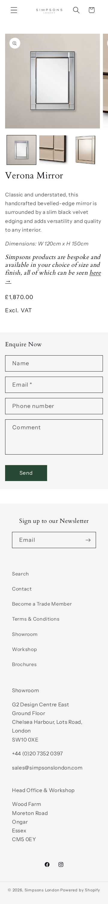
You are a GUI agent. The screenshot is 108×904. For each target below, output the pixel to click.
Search (20, 574)
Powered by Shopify (80, 890)
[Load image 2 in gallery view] (53, 150)
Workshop (24, 649)
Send (26, 473)
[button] (14, 10)
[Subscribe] (88, 540)
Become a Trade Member (42, 604)
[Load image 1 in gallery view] (21, 150)
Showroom (25, 634)
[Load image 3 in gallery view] (86, 150)
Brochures (24, 664)
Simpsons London (42, 890)
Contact (22, 589)
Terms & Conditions (35, 619)
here (95, 273)
